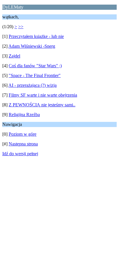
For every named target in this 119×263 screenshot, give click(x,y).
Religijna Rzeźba (24, 114)
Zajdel (14, 55)
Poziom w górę (22, 134)
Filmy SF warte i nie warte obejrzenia (43, 95)
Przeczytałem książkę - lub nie (36, 36)
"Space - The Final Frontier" (35, 75)
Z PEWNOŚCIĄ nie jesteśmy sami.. (42, 104)
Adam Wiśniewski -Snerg (31, 46)
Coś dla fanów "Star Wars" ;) (35, 65)
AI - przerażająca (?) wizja (32, 85)
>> (20, 26)
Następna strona (23, 143)
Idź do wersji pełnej (20, 153)
